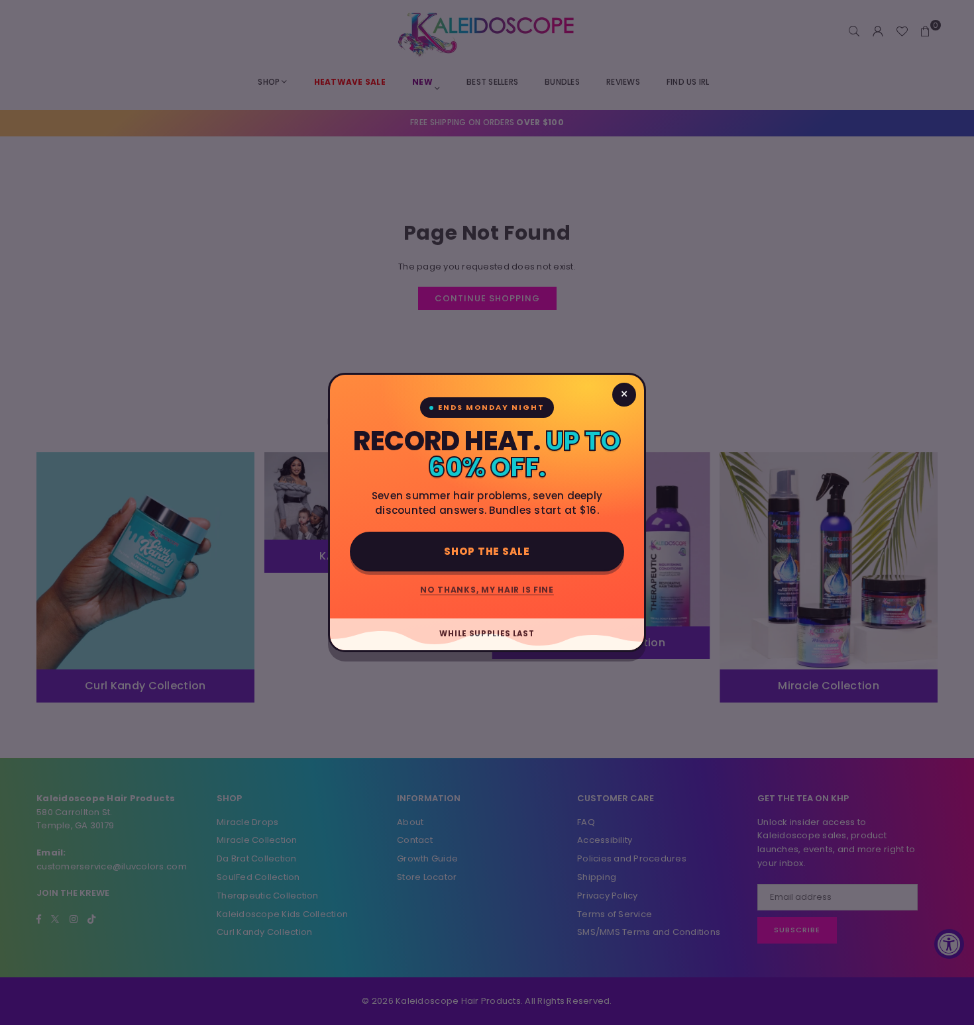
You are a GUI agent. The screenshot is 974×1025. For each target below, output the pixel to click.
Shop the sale (487, 551)
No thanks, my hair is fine (487, 589)
